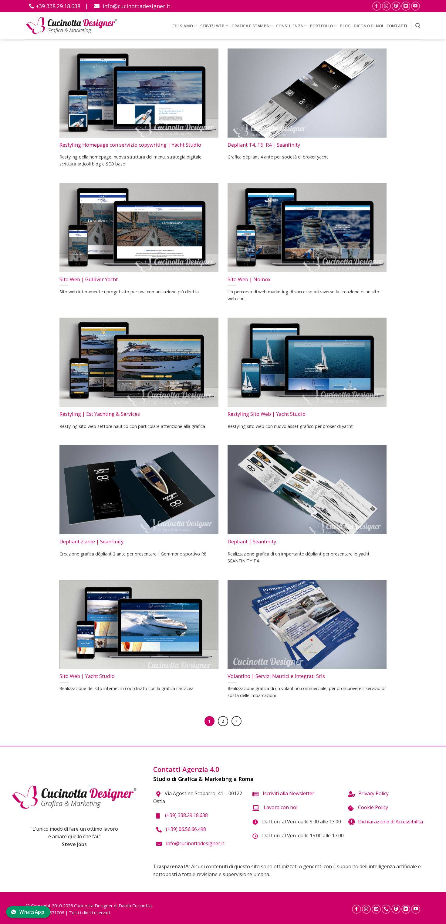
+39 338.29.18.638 (57, 6)
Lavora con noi (279, 807)
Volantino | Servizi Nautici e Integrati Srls (276, 676)
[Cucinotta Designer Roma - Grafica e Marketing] (72, 25)
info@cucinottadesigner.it (136, 6)
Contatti (397, 25)
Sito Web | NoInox (249, 279)
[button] (417, 26)
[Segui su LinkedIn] (405, 6)
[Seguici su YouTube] (415, 6)
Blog (345, 25)
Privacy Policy (373, 793)
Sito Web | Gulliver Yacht (88, 279)
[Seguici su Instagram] (386, 6)
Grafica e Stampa (250, 25)
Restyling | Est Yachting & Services (99, 414)
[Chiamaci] (386, 909)
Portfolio (321, 25)
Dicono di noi (368, 25)
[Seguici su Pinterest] (396, 6)
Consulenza (289, 25)
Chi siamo (182, 25)
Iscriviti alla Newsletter (288, 793)
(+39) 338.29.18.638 (185, 815)
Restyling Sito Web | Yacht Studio (267, 414)
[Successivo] (236, 721)
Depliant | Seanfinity (252, 541)
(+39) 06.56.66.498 (185, 829)
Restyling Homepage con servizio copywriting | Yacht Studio (130, 145)
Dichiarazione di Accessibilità (390, 821)
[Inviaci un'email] (376, 909)
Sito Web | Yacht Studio (87, 676)
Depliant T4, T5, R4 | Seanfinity (264, 145)
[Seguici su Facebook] (376, 6)
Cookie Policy (372, 807)
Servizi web (212, 25)
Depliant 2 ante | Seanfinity (91, 541)
